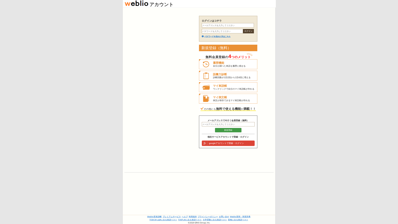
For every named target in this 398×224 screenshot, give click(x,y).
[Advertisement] (160, 62)
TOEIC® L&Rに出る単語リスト (163, 219)
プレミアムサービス (172, 216)
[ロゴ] (136, 4)
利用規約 (193, 216)
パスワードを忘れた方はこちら (217, 36)
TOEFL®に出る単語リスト (190, 219)
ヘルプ (185, 216)
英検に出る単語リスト (238, 219)
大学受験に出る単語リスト (215, 219)
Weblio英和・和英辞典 (240, 216)
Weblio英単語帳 (154, 216)
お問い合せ (224, 216)
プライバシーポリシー (208, 216)
